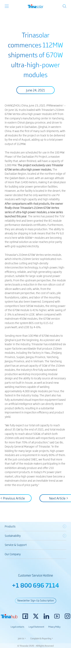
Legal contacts (17, 626)
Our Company (13, 554)
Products (10, 526)
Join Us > (22, 638)
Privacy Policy (54, 626)
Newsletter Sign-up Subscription (35, 600)
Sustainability (13, 536)
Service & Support (16, 545)
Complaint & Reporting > (41, 638)
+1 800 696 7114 (35, 585)
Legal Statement (36, 626)
